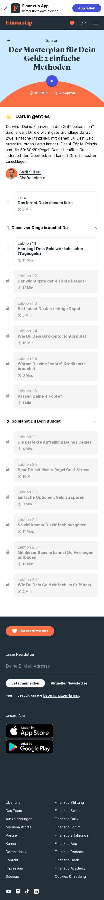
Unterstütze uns (33, 631)
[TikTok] (27, 891)
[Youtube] (9, 891)
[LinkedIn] (36, 891)
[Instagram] (18, 891)
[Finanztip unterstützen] (72, 23)
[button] (6, 8)
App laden (86, 8)
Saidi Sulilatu (30, 172)
